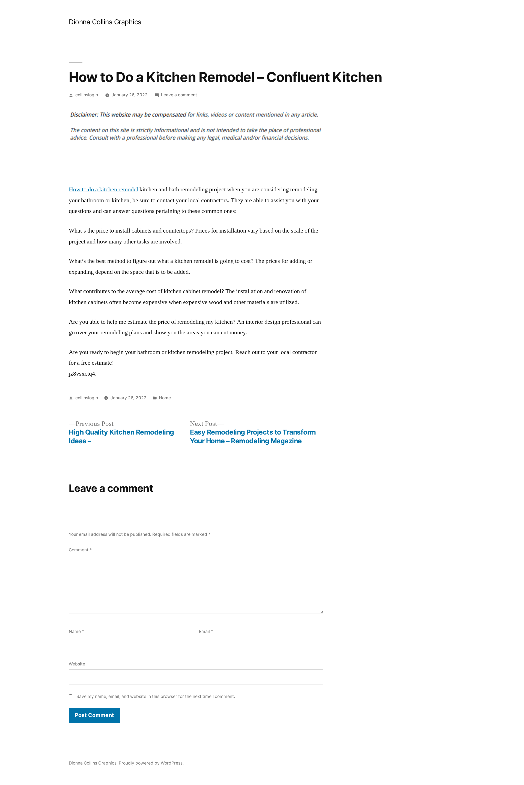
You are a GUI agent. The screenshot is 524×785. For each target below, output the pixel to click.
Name (76, 631)
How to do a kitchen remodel (103, 189)
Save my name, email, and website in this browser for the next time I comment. (155, 696)
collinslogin (86, 94)
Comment (80, 549)
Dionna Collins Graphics (105, 22)
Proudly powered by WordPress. (151, 763)
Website (77, 664)
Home (165, 397)
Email (206, 631)
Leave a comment (179, 94)
